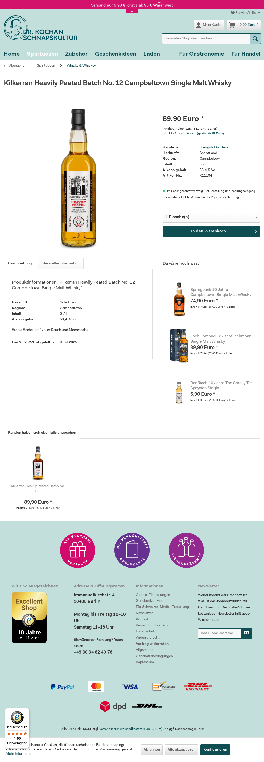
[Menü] (26, 711)
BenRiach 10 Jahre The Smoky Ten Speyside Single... (221, 385)
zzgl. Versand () (201, 133)
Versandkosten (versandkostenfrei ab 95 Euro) (131, 729)
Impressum (145, 662)
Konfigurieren (215, 750)
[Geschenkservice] (77, 550)
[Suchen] (255, 38)
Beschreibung (20, 263)
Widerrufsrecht (148, 638)
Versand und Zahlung (152, 626)
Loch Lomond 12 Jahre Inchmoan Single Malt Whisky (220, 339)
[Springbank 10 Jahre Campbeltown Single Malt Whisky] (179, 299)
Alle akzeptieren (181, 750)
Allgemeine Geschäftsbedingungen (154, 653)
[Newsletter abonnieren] (246, 633)
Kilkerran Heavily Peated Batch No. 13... (38, 489)
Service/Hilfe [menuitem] (246, 13)
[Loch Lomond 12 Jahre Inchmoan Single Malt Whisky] (179, 346)
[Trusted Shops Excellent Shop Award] (39, 617)
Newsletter (144, 613)
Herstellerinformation (60, 263)
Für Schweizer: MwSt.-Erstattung (162, 607)
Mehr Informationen (21, 754)
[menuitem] (211, 38)
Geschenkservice (149, 601)
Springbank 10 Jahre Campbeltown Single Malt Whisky (220, 292)
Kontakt (142, 619)
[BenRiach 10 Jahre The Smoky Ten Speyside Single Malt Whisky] (179, 392)
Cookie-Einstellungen (153, 595)
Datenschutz (146, 631)
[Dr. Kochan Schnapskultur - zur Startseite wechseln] (38, 27)
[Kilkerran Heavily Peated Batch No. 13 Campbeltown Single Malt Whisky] (38, 463)
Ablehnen (152, 750)
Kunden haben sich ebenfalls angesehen (42, 433)
